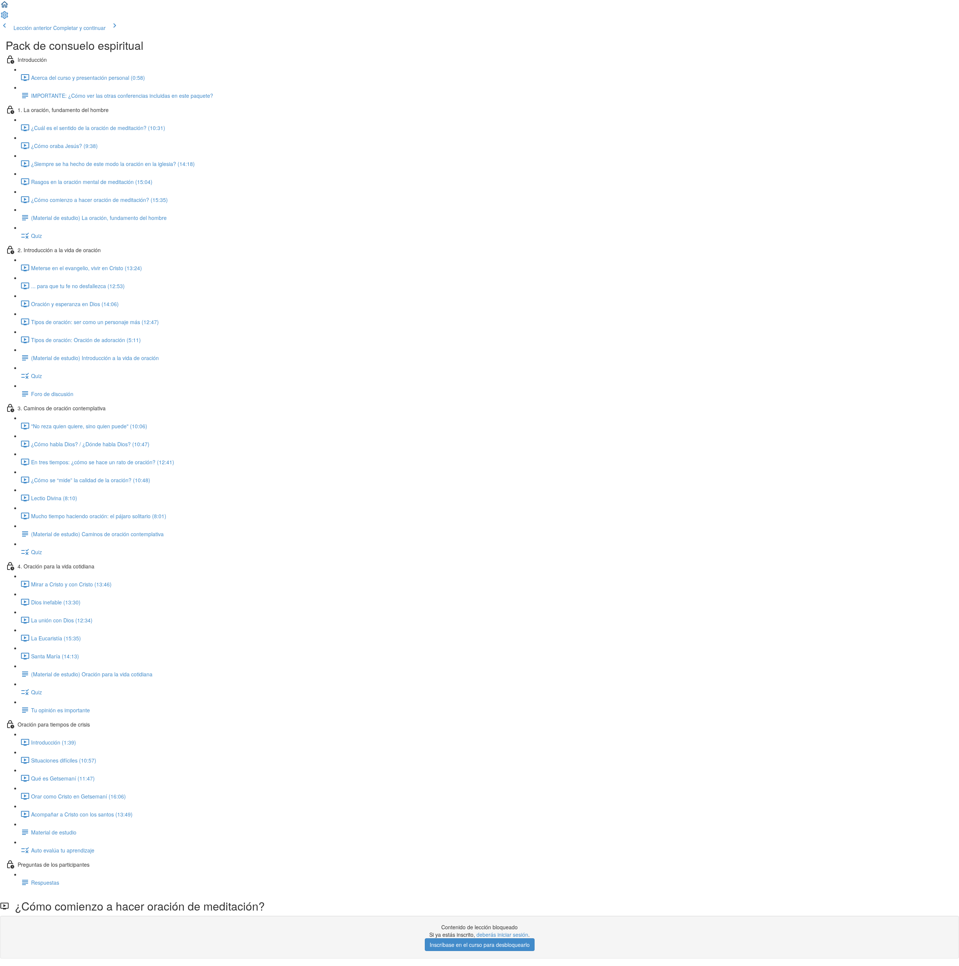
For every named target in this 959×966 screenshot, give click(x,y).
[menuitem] (4, 17)
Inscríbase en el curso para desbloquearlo (480, 944)
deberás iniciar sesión (502, 934)
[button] (4, 6)
